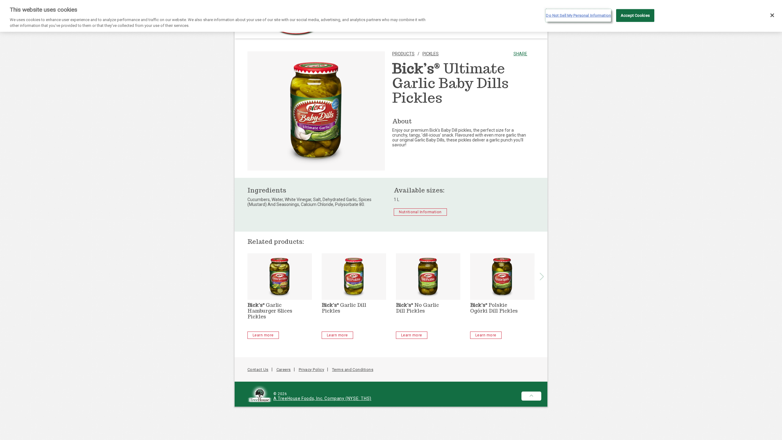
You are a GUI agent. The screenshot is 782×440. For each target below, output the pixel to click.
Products (403, 53)
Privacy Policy (311, 369)
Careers (283, 369)
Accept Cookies (635, 15)
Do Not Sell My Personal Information (578, 15)
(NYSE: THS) (358, 398)
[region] (391, 16)
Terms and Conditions (352, 369)
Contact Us (258, 369)
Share (520, 53)
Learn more (263, 335)
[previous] (241, 276)
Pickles (430, 53)
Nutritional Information (420, 212)
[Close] (772, 15)
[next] (542, 276)
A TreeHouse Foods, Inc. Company (309, 398)
